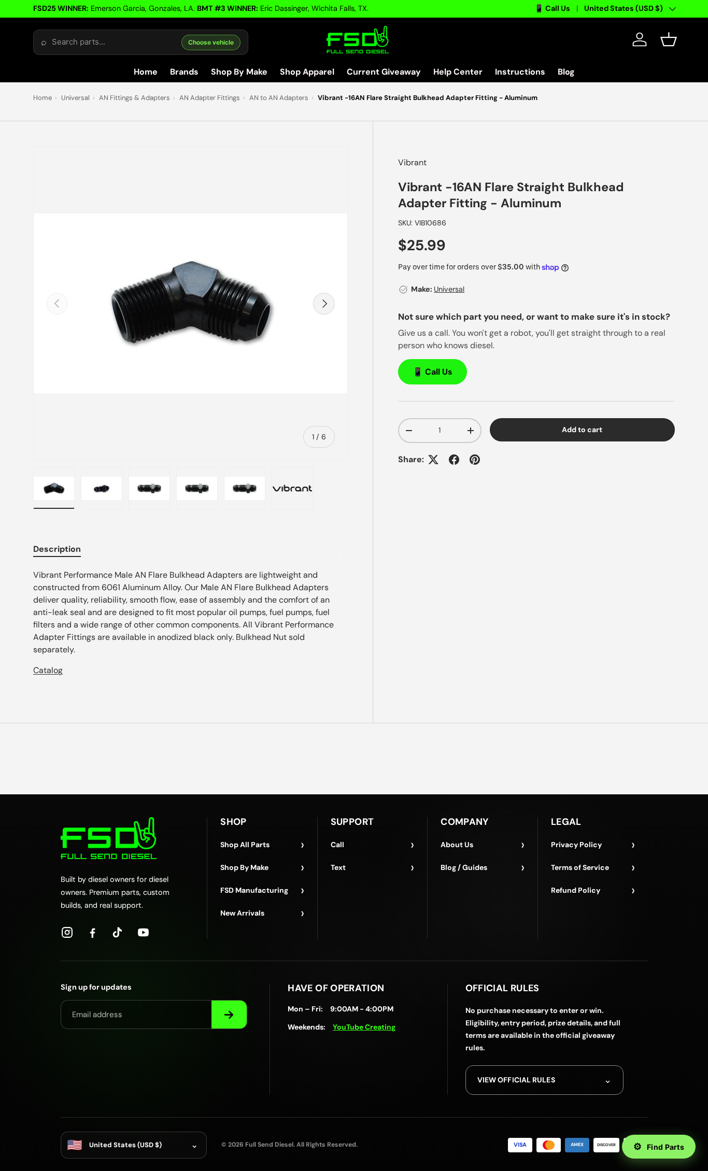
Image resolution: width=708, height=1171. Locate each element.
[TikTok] (117, 932)
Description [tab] (57, 549)
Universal (75, 97)
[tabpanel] (190, 623)
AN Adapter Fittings (209, 97)
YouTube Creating (364, 1027)
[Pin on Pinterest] (474, 459)
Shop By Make (239, 71)
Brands (184, 71)
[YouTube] (143, 932)
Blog (566, 71)
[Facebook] (92, 932)
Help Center (458, 71)
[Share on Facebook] (454, 459)
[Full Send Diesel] (109, 838)
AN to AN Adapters (278, 97)
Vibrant (412, 162)
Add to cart (582, 429)
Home (146, 71)
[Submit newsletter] (229, 1015)
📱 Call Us (552, 8)
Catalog (48, 670)
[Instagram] (67, 932)
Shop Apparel (307, 71)
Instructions (520, 71)
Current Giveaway (384, 71)
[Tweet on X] (433, 459)
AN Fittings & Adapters (134, 97)
